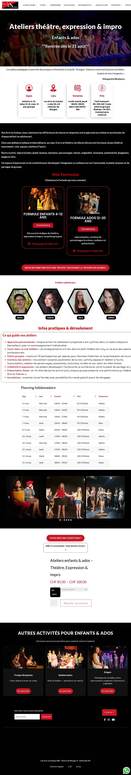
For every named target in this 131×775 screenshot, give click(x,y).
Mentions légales (57, 766)
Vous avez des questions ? (65, 538)
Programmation (84, 5)
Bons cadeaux (69, 5)
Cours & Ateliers (29, 5)
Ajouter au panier (76, 603)
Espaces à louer (102, 5)
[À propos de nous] (20, 303)
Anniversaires (55, 5)
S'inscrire (46, 716)
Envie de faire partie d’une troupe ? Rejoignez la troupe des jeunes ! (65, 267)
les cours (54, 592)
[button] (43, 225)
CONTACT (109, 712)
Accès (78, 766)
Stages (42, 5)
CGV (70, 766)
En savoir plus (23, 691)
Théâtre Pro (115, 5)
